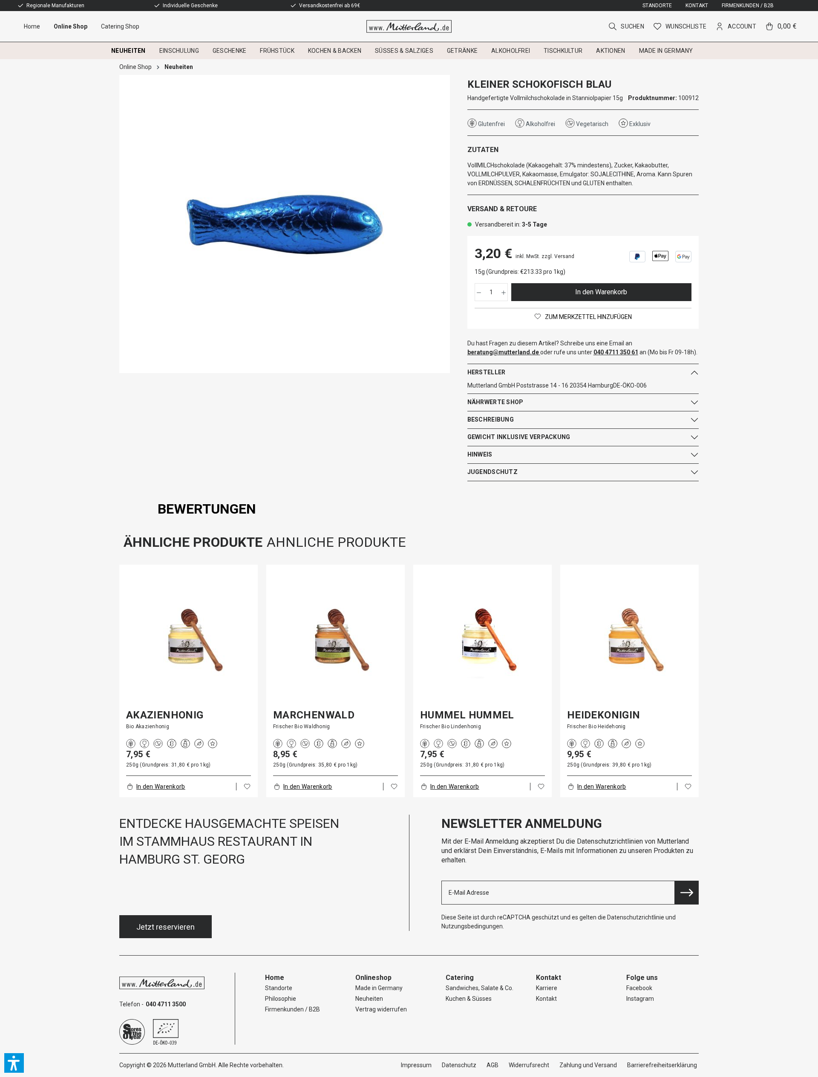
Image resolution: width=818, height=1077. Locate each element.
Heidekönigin (603, 715)
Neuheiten (369, 998)
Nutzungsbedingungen (472, 926)
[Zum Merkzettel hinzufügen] (247, 786)
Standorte (657, 6)
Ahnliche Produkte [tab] (336, 542)
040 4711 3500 (166, 1004)
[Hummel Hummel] (482, 639)
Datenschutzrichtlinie (635, 917)
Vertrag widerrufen (381, 1009)
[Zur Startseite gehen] (409, 26)
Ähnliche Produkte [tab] (193, 542)
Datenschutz (459, 1065)
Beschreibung (490, 419)
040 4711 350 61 (615, 352)
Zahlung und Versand (588, 1065)
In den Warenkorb (601, 292)
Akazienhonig (164, 715)
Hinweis (480, 454)
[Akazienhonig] (188, 639)
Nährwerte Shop (495, 402)
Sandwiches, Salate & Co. (479, 988)
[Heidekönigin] (629, 639)
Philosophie (280, 998)
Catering (460, 978)
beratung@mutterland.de (503, 352)
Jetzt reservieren (165, 926)
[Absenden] (687, 893)
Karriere (546, 988)
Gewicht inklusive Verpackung (518, 437)
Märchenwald (313, 715)
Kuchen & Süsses (469, 998)
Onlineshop (373, 978)
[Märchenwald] (335, 639)
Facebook (639, 988)
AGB (492, 1065)
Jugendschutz (492, 471)
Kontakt (697, 6)
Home (274, 978)
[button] (14, 1063)
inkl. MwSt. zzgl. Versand (545, 256)
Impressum (416, 1065)
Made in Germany (379, 988)
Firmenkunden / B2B (748, 6)
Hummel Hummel (467, 715)
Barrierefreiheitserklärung (662, 1065)
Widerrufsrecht (529, 1065)
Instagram (640, 998)
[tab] (207, 509)
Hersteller (486, 372)
